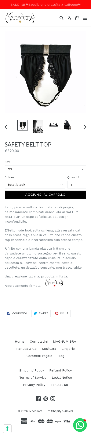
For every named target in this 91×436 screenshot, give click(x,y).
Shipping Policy (31, 370)
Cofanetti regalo (39, 356)
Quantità (73, 177)
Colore (9, 177)
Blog (61, 356)
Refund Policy (60, 370)
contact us (59, 385)
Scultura (49, 349)
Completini (39, 341)
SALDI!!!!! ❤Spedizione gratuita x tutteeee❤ (46, 5)
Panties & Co (26, 349)
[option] (22, 125)
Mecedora (35, 411)
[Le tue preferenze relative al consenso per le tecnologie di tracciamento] (7, 429)
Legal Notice (62, 377)
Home (20, 341)
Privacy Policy (34, 385)
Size (8, 162)
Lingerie (68, 349)
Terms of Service (33, 377)
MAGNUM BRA (64, 341)
